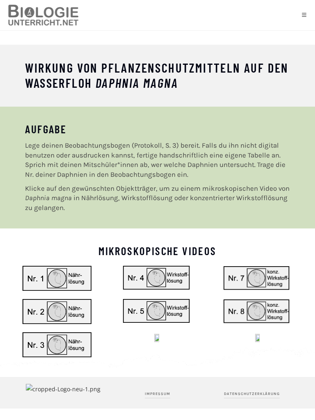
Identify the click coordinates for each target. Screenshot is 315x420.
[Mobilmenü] (304, 15)
